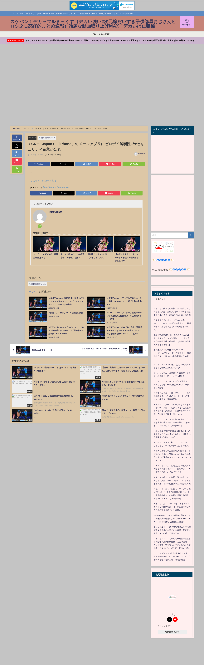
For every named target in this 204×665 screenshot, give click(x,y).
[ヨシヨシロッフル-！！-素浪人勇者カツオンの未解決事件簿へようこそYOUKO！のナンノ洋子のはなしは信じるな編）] (172, 518)
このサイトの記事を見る (43, 180)
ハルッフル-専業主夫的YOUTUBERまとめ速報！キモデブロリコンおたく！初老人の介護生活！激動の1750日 (172, 434)
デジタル (32, 137)
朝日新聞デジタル (48, 138)
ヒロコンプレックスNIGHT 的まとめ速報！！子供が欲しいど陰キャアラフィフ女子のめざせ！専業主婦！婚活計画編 (172, 556)
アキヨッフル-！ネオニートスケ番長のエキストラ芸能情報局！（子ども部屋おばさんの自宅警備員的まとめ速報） (172, 507)
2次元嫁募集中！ (172, 632)
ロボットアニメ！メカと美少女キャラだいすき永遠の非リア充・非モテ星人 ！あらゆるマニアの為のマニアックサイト (172, 422)
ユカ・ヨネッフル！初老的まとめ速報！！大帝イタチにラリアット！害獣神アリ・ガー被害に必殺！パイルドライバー (172, 469)
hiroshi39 (141, 154)
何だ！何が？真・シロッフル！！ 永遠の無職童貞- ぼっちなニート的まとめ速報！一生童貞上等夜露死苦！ (172, 396)
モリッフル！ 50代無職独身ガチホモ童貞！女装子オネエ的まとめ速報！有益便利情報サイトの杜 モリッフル (172, 530)
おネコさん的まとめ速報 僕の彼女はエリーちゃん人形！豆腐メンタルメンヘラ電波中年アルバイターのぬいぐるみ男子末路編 (172, 312)
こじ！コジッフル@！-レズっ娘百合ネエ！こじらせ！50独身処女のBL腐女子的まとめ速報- (171, 384)
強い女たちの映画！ (102, 34)
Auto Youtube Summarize (56, 187)
